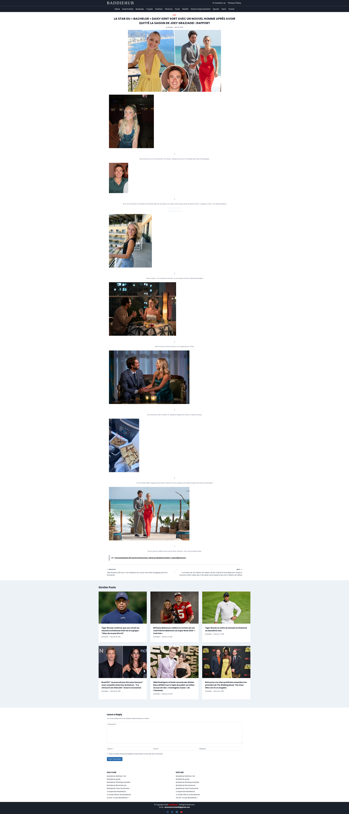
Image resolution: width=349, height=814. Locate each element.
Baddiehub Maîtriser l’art (116, 776)
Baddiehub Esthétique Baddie (118, 782)
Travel (231, 9)
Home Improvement (200, 9)
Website (202, 749)
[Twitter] (172, 812)
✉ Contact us (219, 3)
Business (140, 9)
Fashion (159, 9)
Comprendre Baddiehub (116, 791)
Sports (216, 9)
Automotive (127, 9)
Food (177, 9)
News (117, 9)
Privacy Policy (234, 3)
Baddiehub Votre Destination (118, 788)
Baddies (170, 27)
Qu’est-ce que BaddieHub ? (118, 798)
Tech (223, 9)
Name (111, 749)
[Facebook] (168, 812)
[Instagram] (177, 812)
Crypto (149, 9)
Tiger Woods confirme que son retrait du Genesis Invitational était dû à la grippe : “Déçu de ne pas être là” (120, 631)
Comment (112, 724)
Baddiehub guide (113, 779)
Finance (169, 9)
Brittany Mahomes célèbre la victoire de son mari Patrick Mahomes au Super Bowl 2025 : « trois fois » (174, 631)
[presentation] (123, 608)
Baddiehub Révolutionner (117, 785)
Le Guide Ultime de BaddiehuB (119, 795)
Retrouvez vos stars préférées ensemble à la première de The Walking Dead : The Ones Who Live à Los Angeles (226, 685)
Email (156, 749)
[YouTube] (181, 812)
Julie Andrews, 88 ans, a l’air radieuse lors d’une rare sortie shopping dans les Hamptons (137, 572)
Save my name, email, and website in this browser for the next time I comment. (136, 754)
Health (185, 9)
